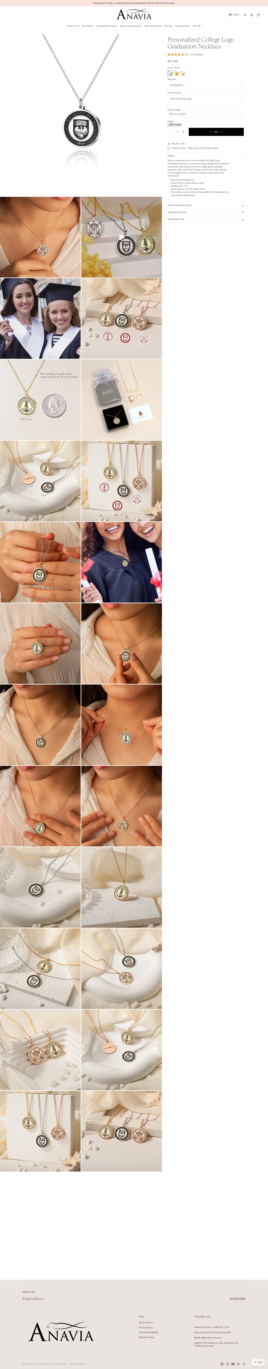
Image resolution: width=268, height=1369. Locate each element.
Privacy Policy (146, 1328)
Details (171, 156)
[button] (206, 110)
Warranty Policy (146, 1337)
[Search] (245, 14)
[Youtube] (233, 1364)
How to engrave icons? (179, 205)
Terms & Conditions (148, 1332)
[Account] (251, 14)
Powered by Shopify (58, 1364)
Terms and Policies (79, 1364)
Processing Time (176, 219)
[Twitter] (244, 1364)
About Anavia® (146, 1323)
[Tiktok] (238, 1364)
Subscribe (238, 1299)
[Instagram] (227, 1364)
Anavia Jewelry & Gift (38, 1364)
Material (172, 79)
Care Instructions (177, 212)
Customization (175, 93)
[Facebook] (222, 1364)
